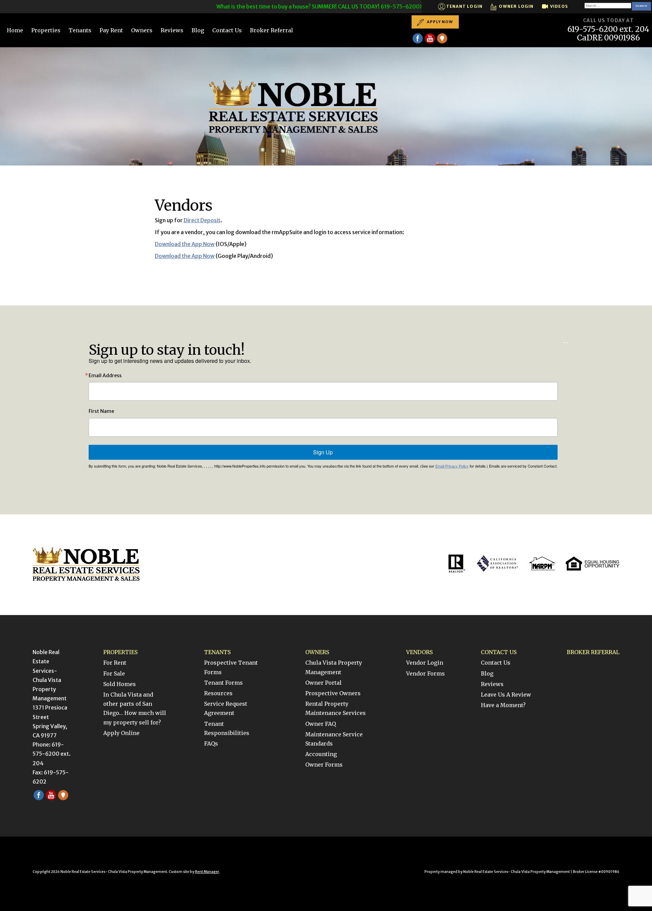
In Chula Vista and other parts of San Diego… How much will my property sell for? (134, 708)
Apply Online (121, 733)
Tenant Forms (223, 682)
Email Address (105, 375)
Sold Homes (119, 684)
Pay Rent (111, 30)
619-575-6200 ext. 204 (608, 29)
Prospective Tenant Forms (231, 667)
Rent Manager (207, 872)
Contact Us (227, 30)
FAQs (211, 743)
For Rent (114, 662)
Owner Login (515, 6)
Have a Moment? (503, 705)
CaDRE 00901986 (608, 38)
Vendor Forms (425, 673)
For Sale (114, 673)
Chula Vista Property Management (333, 667)
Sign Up (323, 452)
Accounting (321, 754)
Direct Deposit (202, 220)
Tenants (80, 30)
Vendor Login (424, 662)
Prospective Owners (333, 693)
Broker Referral (271, 30)
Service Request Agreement (225, 708)
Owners (141, 30)
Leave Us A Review (506, 694)
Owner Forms (324, 764)
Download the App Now (185, 244)
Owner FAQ (320, 723)
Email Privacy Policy (452, 466)
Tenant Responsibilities (226, 728)
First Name (101, 411)
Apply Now (439, 21)
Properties (45, 30)
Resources (218, 693)
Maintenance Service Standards (334, 739)
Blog (198, 30)
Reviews (172, 30)
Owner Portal (323, 682)
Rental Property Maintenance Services (335, 708)
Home (15, 30)
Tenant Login (464, 6)
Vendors (419, 652)
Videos (558, 6)
